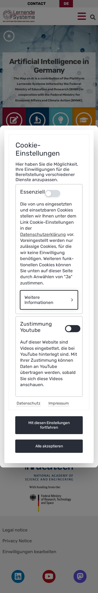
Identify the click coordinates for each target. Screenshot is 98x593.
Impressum (58, 403)
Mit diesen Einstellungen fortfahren (49, 425)
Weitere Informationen (38, 300)
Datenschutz (28, 403)
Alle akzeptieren (49, 446)
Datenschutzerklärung (43, 234)
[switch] (71, 328)
